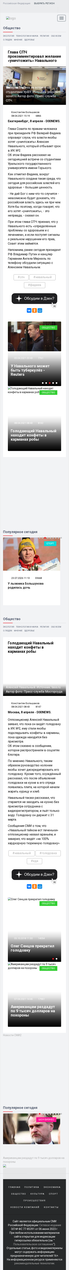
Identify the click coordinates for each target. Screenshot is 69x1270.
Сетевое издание (50, 1225)
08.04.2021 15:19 (20, 115)
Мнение (18, 40)
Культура (37, 1194)
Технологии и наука (27, 36)
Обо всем (56, 36)
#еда (34, 861)
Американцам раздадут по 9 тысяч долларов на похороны (33, 1010)
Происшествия (34, 1200)
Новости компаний (24, 1207)
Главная (14, 1187)
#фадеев (34, 285)
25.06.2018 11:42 (24, 925)
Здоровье (29, 40)
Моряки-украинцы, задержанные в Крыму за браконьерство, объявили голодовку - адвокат (36, 941)
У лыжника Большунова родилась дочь (26, 585)
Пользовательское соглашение (33, 1244)
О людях (7, 40)
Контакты (51, 1207)
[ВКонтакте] (29, 310)
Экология (8, 36)
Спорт (50, 543)
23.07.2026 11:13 (20, 578)
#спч (21, 277)
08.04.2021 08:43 (23, 423)
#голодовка (48, 853)
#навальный (42, 277)
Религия (44, 36)
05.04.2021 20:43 (23, 358)
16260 (43, 925)
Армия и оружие (48, 1119)
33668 (38, 578)
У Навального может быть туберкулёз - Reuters (30, 370)
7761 (40, 358)
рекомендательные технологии (34, 1263)
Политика (31, 1187)
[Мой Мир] (40, 310)
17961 (41, 999)
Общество (48, 327)
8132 (40, 423)
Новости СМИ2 (12, 1035)
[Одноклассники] (34, 310)
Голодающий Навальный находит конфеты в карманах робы (33, 435)
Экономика (52, 1187)
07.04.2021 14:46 (23, 999)
